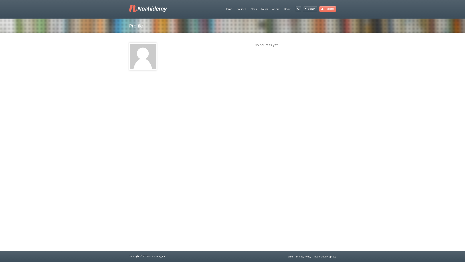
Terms (290, 256)
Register (329, 8)
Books (288, 9)
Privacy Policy (303, 256)
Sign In (311, 8)
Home (228, 9)
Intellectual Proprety (325, 256)
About (276, 9)
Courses (241, 9)
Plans (253, 9)
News (264, 9)
